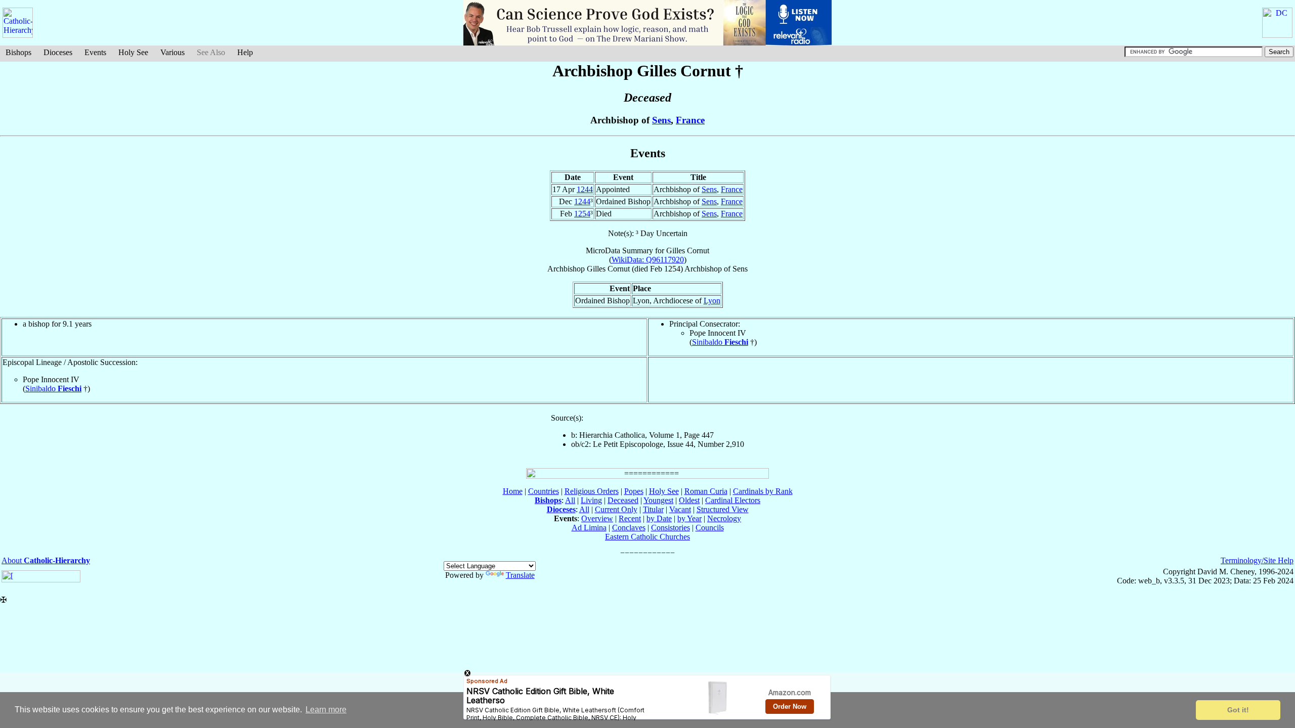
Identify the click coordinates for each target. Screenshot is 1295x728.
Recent (630, 518)
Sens (661, 120)
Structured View (723, 509)
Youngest (658, 500)
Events (95, 52)
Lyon (712, 300)
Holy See (133, 52)
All (570, 500)
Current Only (616, 509)
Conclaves (628, 527)
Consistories (670, 527)
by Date (659, 518)
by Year (689, 518)
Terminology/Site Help (1257, 560)
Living (591, 500)
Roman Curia (705, 491)
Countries (543, 491)
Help (245, 52)
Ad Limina (589, 527)
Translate (520, 575)
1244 (585, 189)
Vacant (680, 509)
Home (513, 491)
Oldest (689, 500)
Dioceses (58, 52)
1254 (582, 213)
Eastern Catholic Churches (647, 536)
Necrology (724, 518)
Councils (710, 527)
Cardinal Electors (732, 500)
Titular (653, 509)
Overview (597, 518)
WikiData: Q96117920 (648, 259)
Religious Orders (592, 491)
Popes (633, 491)
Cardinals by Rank (763, 491)
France (690, 120)
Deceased (623, 500)
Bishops (18, 52)
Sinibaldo (720, 342)
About (46, 560)
